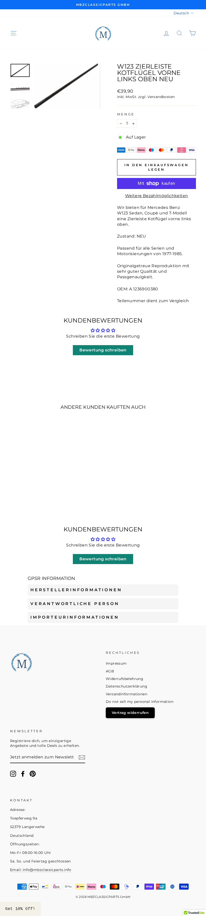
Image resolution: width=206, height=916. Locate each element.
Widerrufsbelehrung (124, 679)
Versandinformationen (126, 694)
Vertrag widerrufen (130, 713)
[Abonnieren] (82, 757)
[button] (20, 909)
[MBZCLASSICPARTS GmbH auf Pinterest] (33, 774)
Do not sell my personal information (139, 702)
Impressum (116, 663)
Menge (126, 114)
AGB (110, 671)
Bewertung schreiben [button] (103, 350)
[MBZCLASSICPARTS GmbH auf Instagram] (13, 774)
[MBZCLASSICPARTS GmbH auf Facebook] (23, 774)
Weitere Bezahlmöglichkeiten (156, 195)
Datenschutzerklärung (126, 686)
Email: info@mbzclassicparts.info (40, 870)
